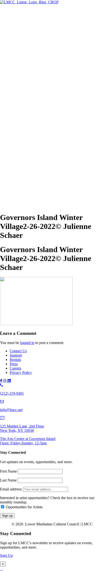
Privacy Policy (21, 373)
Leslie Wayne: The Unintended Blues (57, 35)
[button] (11, 206)
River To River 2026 (35, 129)
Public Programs (22, 124)
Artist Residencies (33, 66)
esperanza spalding (43, 139)
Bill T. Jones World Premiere (51, 145)
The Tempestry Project (46, 30)
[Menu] (2, 11)
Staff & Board (30, 196)
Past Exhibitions (31, 51)
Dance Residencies (43, 77)
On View (26, 24)
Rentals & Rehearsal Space (40, 56)
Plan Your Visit (30, 46)
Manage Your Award (45, 114)
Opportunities (29, 119)
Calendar (26, 160)
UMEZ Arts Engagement (48, 108)
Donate (24, 181)
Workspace (37, 87)
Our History (28, 190)
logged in (27, 343)
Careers (15, 368)
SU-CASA (37, 82)
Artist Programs (22, 61)
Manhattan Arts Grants (36, 92)
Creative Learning (43, 103)
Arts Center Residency (46, 71)
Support (16, 165)
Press (14, 364)
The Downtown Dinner (37, 170)
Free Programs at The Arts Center (45, 40)
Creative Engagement (45, 98)
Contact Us (18, 351)
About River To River (46, 150)
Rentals (15, 360)
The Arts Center (22, 20)
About (14, 186)
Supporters (27, 175)
